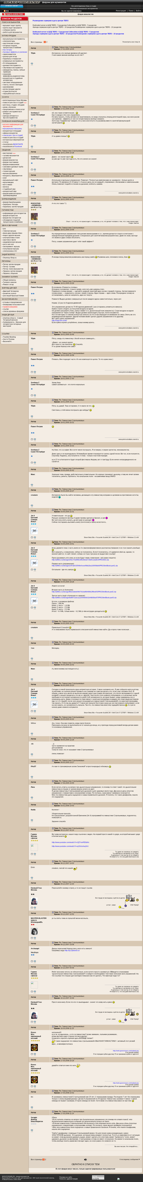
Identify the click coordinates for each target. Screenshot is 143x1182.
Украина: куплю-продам (12, 271)
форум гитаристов (10, 216)
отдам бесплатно (10, 91)
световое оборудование (12, 82)
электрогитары (9, 41)
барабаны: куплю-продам (13, 207)
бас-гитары (7, 50)
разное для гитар (10, 56)
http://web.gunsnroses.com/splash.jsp (126, 1051)
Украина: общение (10, 273)
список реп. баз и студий (13, 135)
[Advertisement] (85, 85)
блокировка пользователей (14, 305)
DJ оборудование (10, 63)
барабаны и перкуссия (12, 59)
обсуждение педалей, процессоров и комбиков (12, 221)
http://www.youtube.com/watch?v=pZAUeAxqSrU (70, 846)
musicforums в (12, 146)
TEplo (33, 53)
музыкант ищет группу (12, 26)
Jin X (33, 516)
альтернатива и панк (11, 238)
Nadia (33, 810)
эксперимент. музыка (11, 247)
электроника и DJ (10, 251)
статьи (5, 142)
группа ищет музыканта (12, 28)
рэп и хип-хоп (8, 244)
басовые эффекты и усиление (15, 52)
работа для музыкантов (12, 32)
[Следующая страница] (85, 1160)
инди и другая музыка (11, 235)
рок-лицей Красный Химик (13, 296)
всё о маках (7, 185)
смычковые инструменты (13, 68)
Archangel (35, 949)
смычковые (7, 169)
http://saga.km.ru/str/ (59, 320)
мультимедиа (8, 182)
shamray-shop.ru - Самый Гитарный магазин (13, 319)
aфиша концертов (10, 133)
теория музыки (9, 171)
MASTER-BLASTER (39, 918)
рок (4, 229)
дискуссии (7, 158)
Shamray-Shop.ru (9, 258)
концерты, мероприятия (12, 176)
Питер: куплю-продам (11, 264)
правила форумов (10, 307)
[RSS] (6, 12)
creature (34, 495)
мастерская (7, 153)
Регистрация (121, 11)
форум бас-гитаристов (12, 218)
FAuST (33, 766)
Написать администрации (68, 1179)
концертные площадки (12, 131)
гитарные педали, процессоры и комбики (12, 47)
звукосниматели (9, 54)
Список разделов (12, 19)
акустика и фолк (9, 240)
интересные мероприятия (13, 140)
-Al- (32, 744)
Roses (33, 1032)
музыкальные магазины (12, 129)
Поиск (131, 11)
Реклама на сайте (65, 1177)
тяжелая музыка (9, 231)
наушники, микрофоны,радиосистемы (14, 75)
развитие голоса (9, 293)
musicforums (13, 144)
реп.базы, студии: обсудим (13, 105)
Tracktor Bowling (9, 337)
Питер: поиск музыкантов (13, 269)
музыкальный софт (10, 180)
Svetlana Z (35, 113)
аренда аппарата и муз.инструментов (10, 117)
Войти (138, 11)
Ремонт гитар (8, 284)
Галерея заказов (9, 282)
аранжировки (8, 87)
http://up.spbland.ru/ (72, 950)
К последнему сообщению (129, 1159)
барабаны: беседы (10, 204)
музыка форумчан (10, 173)
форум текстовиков (10, 162)
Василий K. (7, 341)
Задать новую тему (13, 14)
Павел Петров (37, 180)
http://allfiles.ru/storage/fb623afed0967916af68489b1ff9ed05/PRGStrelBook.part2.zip (84, 592)
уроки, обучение (9, 107)
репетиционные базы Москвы (15, 100)
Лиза (33, 787)
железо (6, 187)
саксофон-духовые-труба (13, 167)
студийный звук (9, 189)
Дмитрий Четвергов (11, 291)
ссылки (6, 309)
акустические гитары (11, 43)
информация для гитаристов (14, 213)
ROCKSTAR (35, 203)
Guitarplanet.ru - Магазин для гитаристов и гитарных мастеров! (14, 324)
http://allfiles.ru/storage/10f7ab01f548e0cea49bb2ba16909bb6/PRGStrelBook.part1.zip (85, 566)
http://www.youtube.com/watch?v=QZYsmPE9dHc (70, 842)
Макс (33, 474)
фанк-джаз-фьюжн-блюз (12, 233)
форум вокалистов (85, 14)
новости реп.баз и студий (13, 138)
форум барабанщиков (12, 202)
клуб (5, 178)
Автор (33, 48)
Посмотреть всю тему (130, 42)
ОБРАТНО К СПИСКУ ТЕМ (85, 1164)
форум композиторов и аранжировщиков (12, 194)
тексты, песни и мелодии (13, 85)
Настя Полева (8, 339)
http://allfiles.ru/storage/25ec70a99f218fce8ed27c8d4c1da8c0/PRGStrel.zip (80, 560)
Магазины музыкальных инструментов (84, 8)
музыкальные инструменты (14, 39)
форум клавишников (11, 164)
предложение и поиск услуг (14, 109)
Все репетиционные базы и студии (84, 6)
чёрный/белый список (11, 94)
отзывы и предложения (12, 302)
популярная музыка (11, 249)
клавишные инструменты (13, 61)
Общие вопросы (9, 280)
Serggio (34, 1118)
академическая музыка (12, 242)
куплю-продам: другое (12, 89)
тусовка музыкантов (11, 156)
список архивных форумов (13, 311)
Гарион (34, 834)
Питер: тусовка (9, 267)
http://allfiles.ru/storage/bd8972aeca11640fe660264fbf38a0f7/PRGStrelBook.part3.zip (84, 598)
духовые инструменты (12, 65)
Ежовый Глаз (36, 888)
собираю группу (9, 30)
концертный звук (9, 191)
